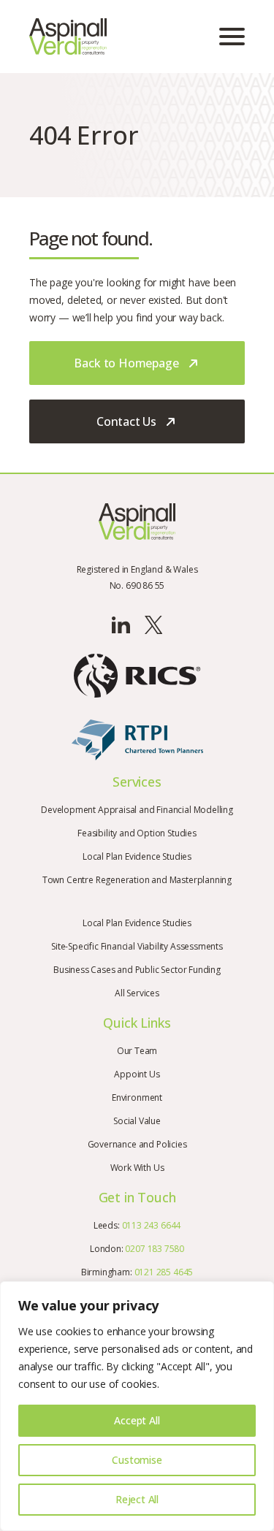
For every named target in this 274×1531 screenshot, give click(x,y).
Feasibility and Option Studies (137, 833)
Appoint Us (136, 1074)
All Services (137, 993)
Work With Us (137, 1167)
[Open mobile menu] (232, 36)
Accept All (136, 1420)
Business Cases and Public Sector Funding (137, 969)
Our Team (137, 1051)
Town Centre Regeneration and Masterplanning (137, 880)
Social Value (137, 1121)
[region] (137, 1406)
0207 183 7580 (154, 1248)
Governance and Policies (137, 1144)
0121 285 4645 (164, 1272)
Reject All (137, 1499)
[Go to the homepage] (68, 36)
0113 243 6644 (151, 1225)
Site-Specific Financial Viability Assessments (137, 946)
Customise (136, 1460)
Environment (137, 1097)
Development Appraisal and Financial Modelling (137, 809)
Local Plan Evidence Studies (137, 856)
